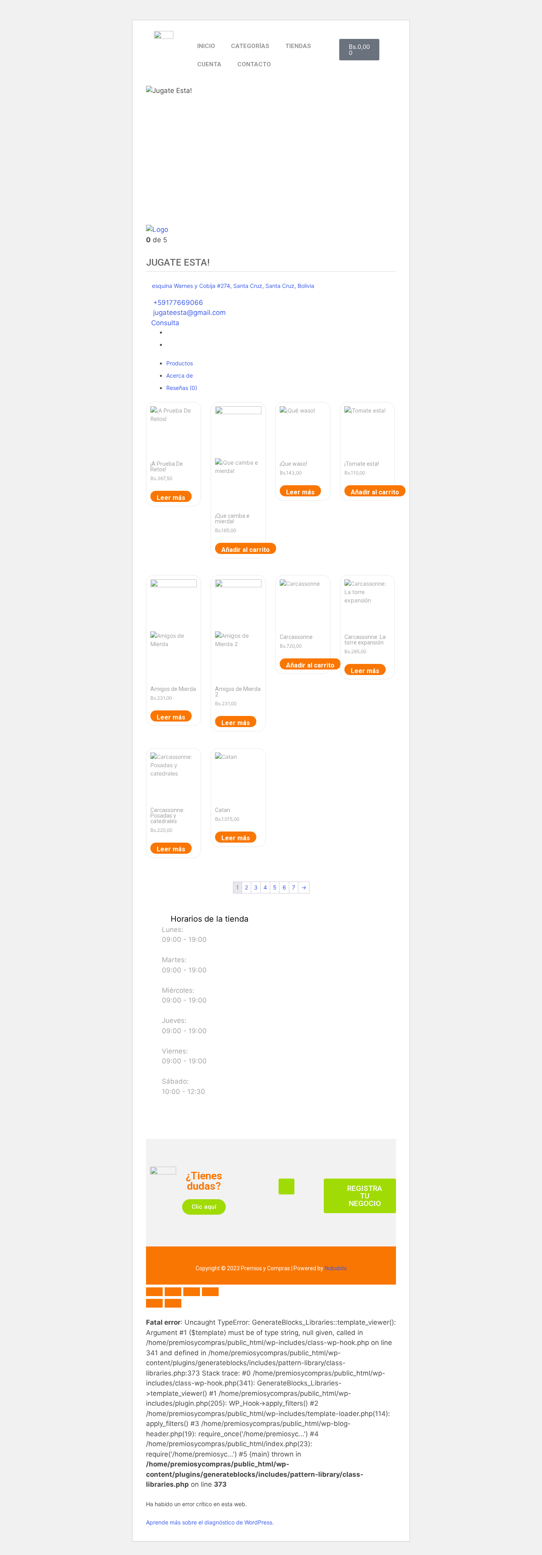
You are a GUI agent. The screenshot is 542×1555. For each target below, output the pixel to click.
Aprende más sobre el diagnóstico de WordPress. (210, 1522)
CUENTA (209, 64)
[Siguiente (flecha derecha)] (173, 1303)
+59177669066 (178, 303)
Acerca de (179, 375)
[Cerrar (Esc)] (210, 1291)
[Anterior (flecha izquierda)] (154, 1303)
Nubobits (336, 1268)
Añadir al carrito (245, 550)
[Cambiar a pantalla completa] (173, 1291)
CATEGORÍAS (250, 46)
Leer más (171, 498)
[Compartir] (191, 1291)
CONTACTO (254, 64)
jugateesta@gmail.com (189, 312)
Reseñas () (181, 387)
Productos (179, 363)
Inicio (206, 46)
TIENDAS (298, 46)
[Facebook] (286, 1186)
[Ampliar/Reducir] (154, 1291)
